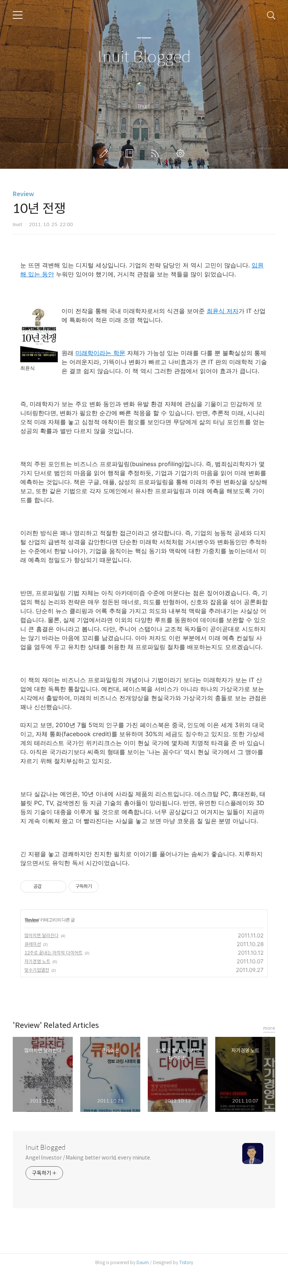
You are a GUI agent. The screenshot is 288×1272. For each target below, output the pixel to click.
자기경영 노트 (37, 961)
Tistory (186, 1262)
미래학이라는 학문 (100, 353)
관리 (182, 153)
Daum (142, 1262)
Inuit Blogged (144, 57)
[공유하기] (48, 886)
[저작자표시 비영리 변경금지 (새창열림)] (109, 887)
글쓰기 (105, 153)
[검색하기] (271, 15)
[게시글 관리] (58, 886)
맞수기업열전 (36, 970)
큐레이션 (32, 944)
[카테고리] (17, 15)
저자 (232, 311)
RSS (156, 153)
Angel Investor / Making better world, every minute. (88, 1157)
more (269, 1028)
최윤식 (216, 311)
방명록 (131, 153)
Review (23, 194)
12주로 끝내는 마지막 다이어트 (53, 953)
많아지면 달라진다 (41, 935)
